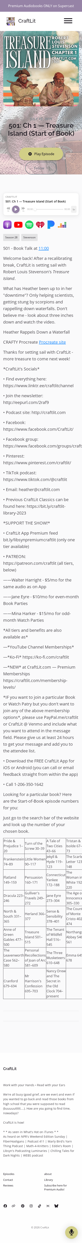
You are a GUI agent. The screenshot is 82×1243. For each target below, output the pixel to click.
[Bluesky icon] (56, 1205)
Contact (8, 1180)
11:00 (43, 248)
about (48, 1174)
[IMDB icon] (48, 1205)
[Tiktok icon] (39, 1205)
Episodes (8, 1174)
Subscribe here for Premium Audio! (55, 1187)
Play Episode (44, 154)
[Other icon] (14, 1205)
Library (48, 1180)
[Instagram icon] (31, 1205)
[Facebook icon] (5, 1205)
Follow (39, 168)
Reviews (8, 1185)
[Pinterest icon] (23, 1205)
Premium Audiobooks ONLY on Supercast (41, 6)
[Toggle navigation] (68, 21)
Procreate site (52, 342)
